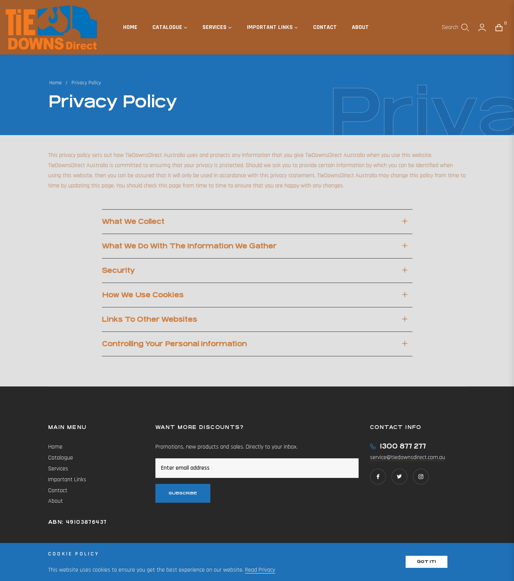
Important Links (67, 480)
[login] (482, 27)
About (55, 501)
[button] (455, 27)
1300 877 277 (403, 446)
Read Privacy (260, 570)
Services (58, 469)
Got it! (426, 561)
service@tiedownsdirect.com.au (407, 457)
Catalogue (60, 458)
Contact (57, 490)
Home (55, 82)
